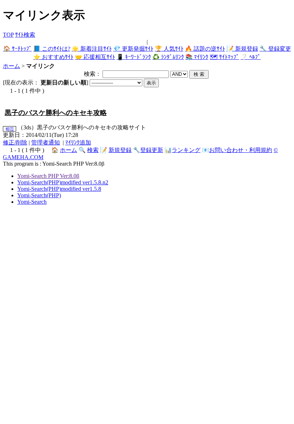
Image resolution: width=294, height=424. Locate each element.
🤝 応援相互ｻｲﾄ (95, 57)
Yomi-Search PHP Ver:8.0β (48, 176)
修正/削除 (15, 142)
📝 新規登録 (242, 49)
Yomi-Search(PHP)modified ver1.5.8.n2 (62, 182)
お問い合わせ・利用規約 (240, 150)
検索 (93, 150)
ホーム (11, 66)
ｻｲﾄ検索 (25, 35)
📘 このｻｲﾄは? (51, 49)
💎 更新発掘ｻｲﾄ (133, 49)
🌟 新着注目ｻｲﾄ (92, 49)
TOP (8, 35)
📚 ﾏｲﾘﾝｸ (196, 57)
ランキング (186, 150)
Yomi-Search (32, 202)
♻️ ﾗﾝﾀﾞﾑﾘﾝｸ (168, 57)
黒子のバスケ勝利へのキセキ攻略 (56, 112)
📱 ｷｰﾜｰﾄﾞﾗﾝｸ (134, 57)
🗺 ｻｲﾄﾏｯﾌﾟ (224, 57)
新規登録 (120, 150)
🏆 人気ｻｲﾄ (169, 49)
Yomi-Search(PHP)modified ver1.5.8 (59, 189)
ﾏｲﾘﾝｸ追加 (78, 142)
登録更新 (151, 150)
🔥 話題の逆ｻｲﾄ (205, 49)
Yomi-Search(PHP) (39, 195)
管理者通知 (45, 142)
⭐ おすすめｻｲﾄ (53, 57)
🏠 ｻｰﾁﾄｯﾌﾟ (17, 49)
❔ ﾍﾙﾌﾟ (251, 57)
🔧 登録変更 (275, 49)
